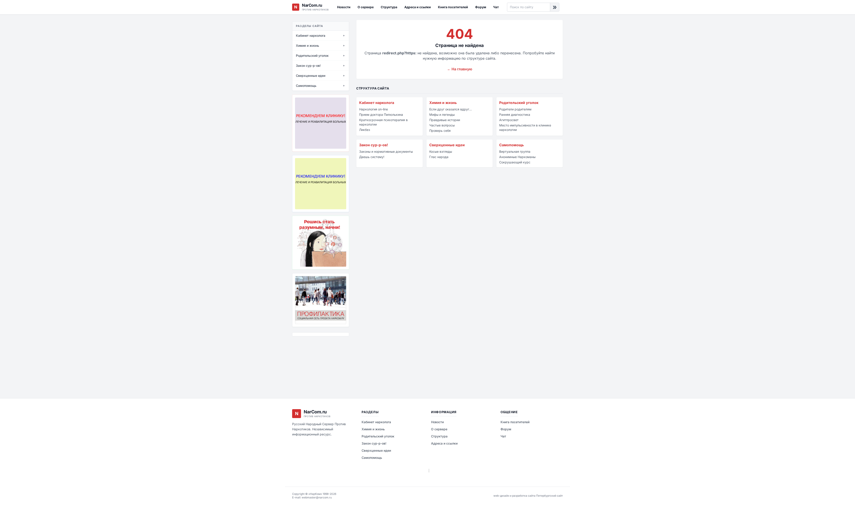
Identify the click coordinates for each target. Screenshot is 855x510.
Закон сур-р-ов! (373, 145)
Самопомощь (511, 145)
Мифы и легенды (442, 114)
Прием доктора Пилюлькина (381, 114)
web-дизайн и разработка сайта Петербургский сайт (528, 495)
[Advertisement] (314, 364)
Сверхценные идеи (447, 145)
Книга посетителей (453, 7)
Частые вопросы (442, 125)
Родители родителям (515, 109)
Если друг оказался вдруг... (450, 109)
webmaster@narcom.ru (317, 497)
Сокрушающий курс (514, 162)
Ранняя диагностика (514, 114)
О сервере (366, 7)
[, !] (320, 243)
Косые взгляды (440, 151)
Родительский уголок (518, 102)
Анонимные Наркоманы (517, 157)
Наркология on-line (373, 109)
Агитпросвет (509, 120)
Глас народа (438, 157)
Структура (389, 7)
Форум (480, 7)
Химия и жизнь (443, 102)
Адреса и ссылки (417, 7)
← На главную (459, 69)
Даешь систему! (371, 157)
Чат (496, 7)
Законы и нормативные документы (386, 151)
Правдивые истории (444, 120)
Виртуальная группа (514, 151)
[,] (320, 300)
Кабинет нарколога (376, 102)
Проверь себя (440, 130)
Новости (343, 7)
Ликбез (364, 130)
